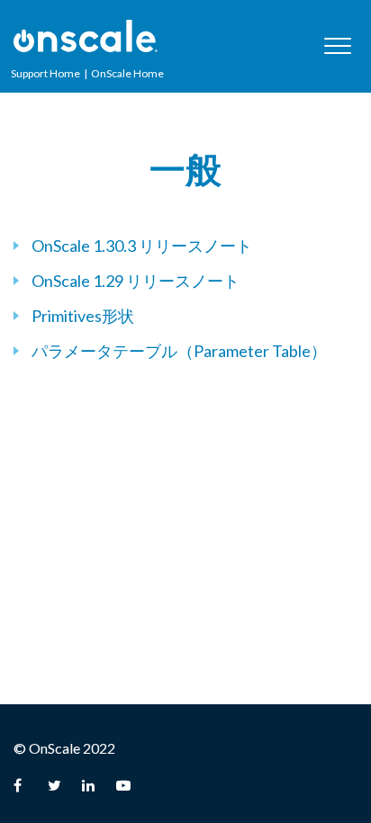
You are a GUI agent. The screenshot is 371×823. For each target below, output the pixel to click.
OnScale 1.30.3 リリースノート (142, 245)
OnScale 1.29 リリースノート (136, 281)
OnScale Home (127, 73)
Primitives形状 (83, 316)
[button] (337, 45)
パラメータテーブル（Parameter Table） (179, 351)
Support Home (45, 73)
